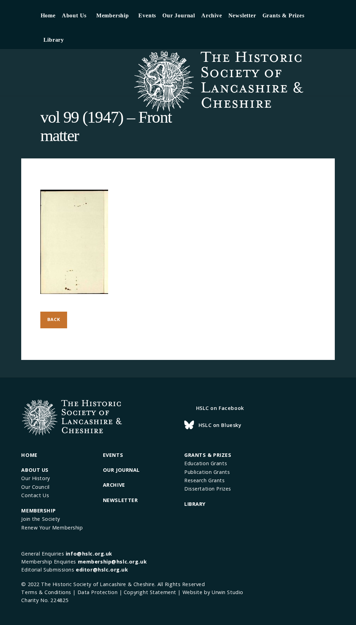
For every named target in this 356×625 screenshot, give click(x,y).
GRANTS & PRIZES (208, 455)
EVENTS (113, 455)
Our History (35, 478)
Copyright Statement (150, 592)
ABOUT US (35, 470)
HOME (29, 455)
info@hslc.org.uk (89, 553)
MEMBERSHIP (38, 510)
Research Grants (204, 480)
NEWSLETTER (120, 500)
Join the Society (40, 519)
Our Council (35, 487)
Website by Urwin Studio (213, 592)
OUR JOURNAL (121, 470)
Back (53, 319)
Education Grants (205, 463)
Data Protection (98, 592)
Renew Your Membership (52, 527)
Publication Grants (207, 472)
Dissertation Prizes (207, 488)
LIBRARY (195, 504)
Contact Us (35, 495)
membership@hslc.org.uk (112, 561)
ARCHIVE (114, 485)
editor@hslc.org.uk (102, 569)
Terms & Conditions (46, 592)
